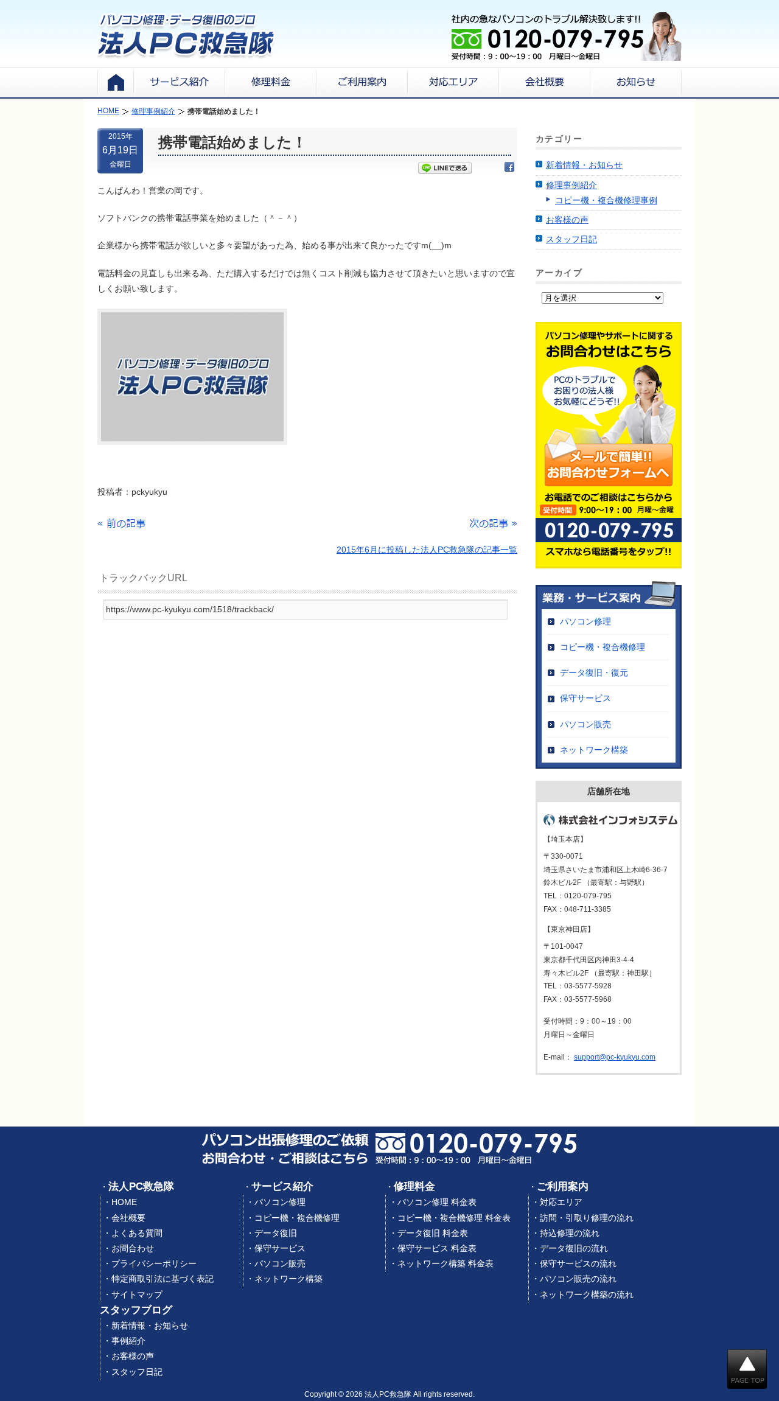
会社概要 (128, 1218)
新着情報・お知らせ (584, 165)
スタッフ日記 (571, 239)
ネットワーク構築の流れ (587, 1294)
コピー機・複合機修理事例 (606, 200)
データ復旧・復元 (594, 672)
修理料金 (414, 1186)
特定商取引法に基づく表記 (162, 1279)
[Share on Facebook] (509, 169)
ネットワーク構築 (594, 750)
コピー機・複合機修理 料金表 (454, 1218)
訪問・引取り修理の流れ (587, 1218)
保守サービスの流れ (578, 1263)
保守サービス (585, 698)
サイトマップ (136, 1294)
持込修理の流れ (569, 1233)
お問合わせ (132, 1248)
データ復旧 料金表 (432, 1233)
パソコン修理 (585, 621)
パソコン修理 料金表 (437, 1202)
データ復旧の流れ (574, 1248)
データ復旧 (275, 1233)
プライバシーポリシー (154, 1263)
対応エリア (561, 1202)
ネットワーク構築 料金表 (445, 1263)
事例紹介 (128, 1341)
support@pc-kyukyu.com (614, 1057)
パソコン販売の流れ (578, 1279)
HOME (124, 1202)
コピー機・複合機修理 (602, 647)
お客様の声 (567, 220)
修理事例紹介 (571, 185)
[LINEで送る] (445, 169)
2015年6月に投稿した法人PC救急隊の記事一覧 (427, 549)
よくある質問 (136, 1233)
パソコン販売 (585, 724)
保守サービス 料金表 (437, 1248)
